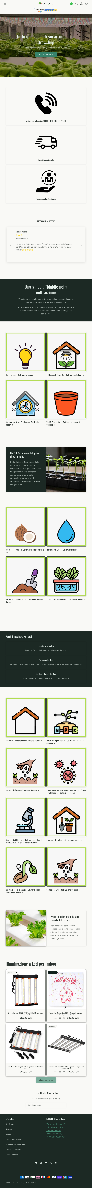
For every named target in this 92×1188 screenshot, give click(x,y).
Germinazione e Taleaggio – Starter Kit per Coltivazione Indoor (23, 891)
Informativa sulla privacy (15, 1144)
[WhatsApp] (71, 3)
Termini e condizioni (13, 1154)
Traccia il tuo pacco (13, 1139)
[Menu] (4, 3)
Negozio (9, 1129)
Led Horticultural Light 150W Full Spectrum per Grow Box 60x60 (26, 1068)
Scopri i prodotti (46, 54)
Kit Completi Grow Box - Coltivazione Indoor (64, 375)
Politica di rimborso (13, 1149)
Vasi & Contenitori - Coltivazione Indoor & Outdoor (63, 423)
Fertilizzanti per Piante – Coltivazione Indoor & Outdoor (65, 742)
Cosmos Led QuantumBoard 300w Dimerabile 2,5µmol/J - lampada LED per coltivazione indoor (66, 1014)
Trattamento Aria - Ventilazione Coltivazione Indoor (23, 423)
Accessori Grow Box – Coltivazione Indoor (63, 840)
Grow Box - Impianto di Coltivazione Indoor (23, 740)
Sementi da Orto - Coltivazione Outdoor (21, 790)
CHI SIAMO (10, 1124)
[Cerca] (76, 3)
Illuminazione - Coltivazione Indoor (19, 375)
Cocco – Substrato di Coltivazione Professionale (25, 549)
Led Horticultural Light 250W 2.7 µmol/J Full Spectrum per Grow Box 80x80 (25, 1014)
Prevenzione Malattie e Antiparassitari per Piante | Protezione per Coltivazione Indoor (66, 791)
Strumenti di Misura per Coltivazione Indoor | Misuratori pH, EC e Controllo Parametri (24, 841)
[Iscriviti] (63, 1105)
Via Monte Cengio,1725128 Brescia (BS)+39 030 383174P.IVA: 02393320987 (55, 1130)
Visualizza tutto (46, 1080)
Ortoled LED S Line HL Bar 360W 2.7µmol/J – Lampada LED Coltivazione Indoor (66, 1068)
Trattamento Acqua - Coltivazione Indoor (62, 549)
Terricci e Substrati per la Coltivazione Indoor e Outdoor (24, 600)
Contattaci (10, 1134)
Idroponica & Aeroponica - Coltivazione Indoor (64, 599)
